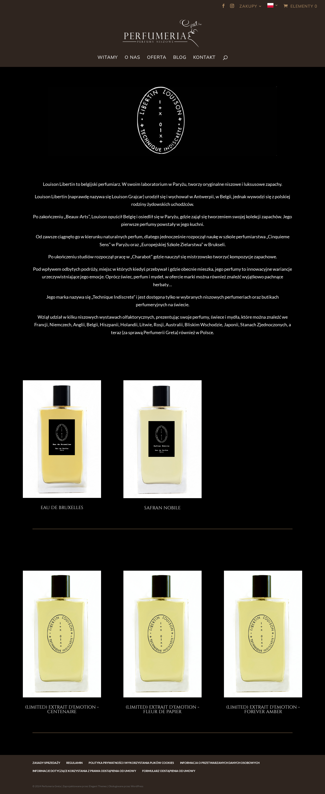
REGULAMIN (74, 762)
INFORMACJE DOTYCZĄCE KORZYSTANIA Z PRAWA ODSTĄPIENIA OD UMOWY (84, 770)
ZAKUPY (248, 6)
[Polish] (273, 7)
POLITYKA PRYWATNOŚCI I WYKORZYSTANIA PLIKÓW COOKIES (131, 762)
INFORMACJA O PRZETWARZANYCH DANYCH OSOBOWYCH (219, 762)
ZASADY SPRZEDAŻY (46, 762)
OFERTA (156, 58)
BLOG (179, 58)
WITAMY (108, 58)
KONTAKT (204, 58)
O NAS (132, 58)
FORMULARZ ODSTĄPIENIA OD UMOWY (168, 770)
